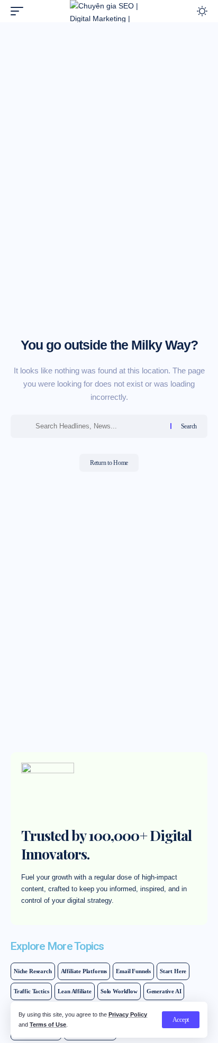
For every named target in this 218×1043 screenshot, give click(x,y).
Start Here (173, 971)
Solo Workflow (119, 991)
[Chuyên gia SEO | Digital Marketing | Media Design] (109, 11)
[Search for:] (99, 426)
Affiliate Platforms (84, 971)
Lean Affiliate (75, 991)
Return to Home (109, 462)
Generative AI (164, 991)
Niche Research (33, 971)
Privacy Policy (127, 1014)
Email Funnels (133, 971)
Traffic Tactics (31, 991)
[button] (180, 1019)
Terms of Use (48, 1024)
